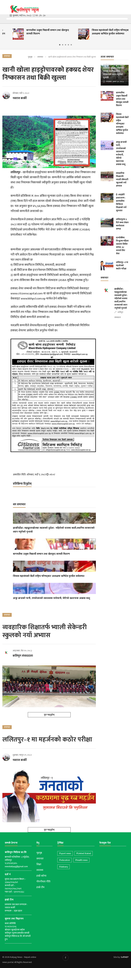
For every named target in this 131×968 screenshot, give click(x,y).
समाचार (40, 57)
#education (64, 860)
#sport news (65, 853)
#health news (81, 860)
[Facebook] (65, 958)
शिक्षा (38, 864)
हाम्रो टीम (40, 887)
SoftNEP (125, 957)
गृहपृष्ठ (30, 57)
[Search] (127, 6)
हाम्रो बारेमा (41, 876)
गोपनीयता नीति (43, 882)
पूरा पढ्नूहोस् (49, 714)
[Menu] (4, 6)
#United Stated (83, 853)
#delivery (63, 867)
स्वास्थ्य (39, 870)
